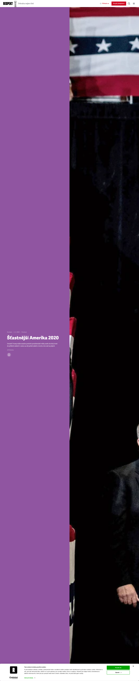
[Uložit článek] (9, 355)
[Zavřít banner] (133, 666)
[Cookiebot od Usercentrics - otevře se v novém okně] (14, 678)
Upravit (117, 672)
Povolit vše (118, 667)
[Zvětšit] (104, 344)
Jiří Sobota (10, 350)
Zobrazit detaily (28, 678)
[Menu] (134, 3)
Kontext (9, 332)
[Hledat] (129, 3)
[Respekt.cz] (8, 3)
